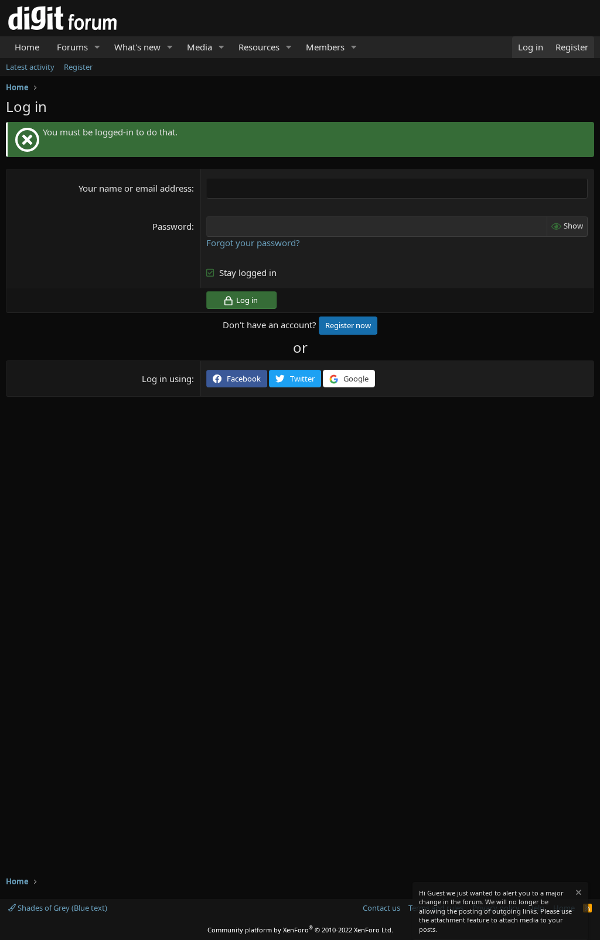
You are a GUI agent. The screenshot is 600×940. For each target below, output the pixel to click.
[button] (97, 47)
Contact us (381, 907)
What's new (137, 47)
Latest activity (30, 67)
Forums (72, 47)
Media (199, 47)
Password (172, 226)
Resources (258, 47)
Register (78, 67)
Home (27, 47)
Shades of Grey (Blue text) (61, 907)
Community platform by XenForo (300, 929)
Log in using (167, 378)
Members (325, 47)
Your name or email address (135, 188)
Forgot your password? (253, 242)
